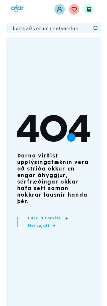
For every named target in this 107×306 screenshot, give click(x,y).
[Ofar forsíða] (17, 9)
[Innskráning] (59, 9)
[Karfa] (89, 9)
